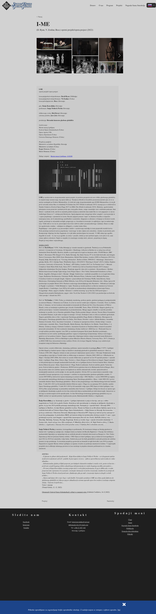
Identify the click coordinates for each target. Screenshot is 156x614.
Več (118, 609)
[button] (124, 604)
